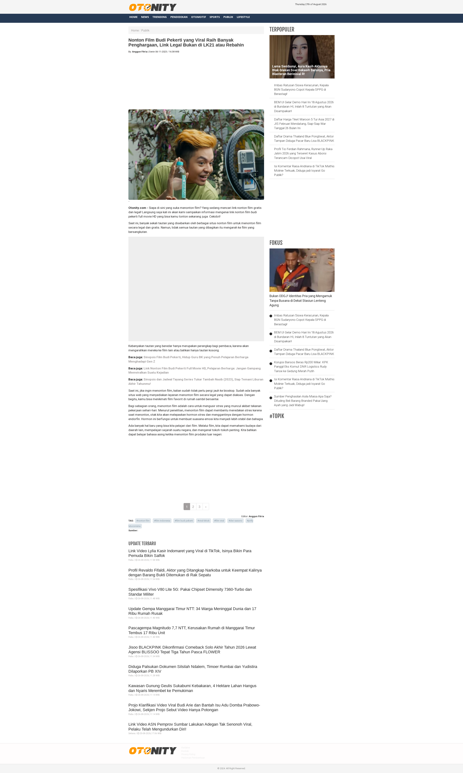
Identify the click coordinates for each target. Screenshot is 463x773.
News (145, 17)
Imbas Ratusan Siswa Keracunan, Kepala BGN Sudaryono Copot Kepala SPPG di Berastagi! (301, 89)
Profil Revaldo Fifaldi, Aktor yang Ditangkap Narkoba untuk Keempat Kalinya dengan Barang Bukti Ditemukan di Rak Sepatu (195, 572)
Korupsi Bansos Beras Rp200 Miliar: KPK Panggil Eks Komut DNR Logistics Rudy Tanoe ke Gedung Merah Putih (301, 366)
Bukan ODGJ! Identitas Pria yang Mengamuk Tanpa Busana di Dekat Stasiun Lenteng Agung (300, 300)
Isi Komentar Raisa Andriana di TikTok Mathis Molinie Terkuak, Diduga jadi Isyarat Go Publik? (304, 170)
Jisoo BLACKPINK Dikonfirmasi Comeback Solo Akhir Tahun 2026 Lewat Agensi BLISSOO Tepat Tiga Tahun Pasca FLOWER (192, 649)
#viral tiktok (203, 520)
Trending (159, 17)
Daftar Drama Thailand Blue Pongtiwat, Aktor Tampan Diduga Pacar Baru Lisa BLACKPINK (304, 138)
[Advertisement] (196, 81)
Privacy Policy (188, 754)
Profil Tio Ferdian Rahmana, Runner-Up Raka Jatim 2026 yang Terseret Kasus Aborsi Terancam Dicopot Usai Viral (303, 153)
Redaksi (185, 747)
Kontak (185, 751)
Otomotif (198, 17)
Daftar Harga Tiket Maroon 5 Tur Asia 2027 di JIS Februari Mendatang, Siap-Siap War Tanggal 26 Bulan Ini (304, 124)
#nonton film (143, 520)
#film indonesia (162, 520)
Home (133, 17)
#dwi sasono (235, 520)
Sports (215, 17)
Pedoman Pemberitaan (193, 757)
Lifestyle (243, 17)
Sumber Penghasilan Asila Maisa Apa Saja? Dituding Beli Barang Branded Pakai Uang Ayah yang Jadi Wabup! (303, 401)
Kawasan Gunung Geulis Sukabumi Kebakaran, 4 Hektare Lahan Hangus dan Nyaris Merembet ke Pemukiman (192, 688)
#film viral (219, 520)
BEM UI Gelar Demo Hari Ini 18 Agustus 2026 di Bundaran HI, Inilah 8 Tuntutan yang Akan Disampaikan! (304, 106)
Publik (228, 17)
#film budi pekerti (184, 520)
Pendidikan (179, 17)
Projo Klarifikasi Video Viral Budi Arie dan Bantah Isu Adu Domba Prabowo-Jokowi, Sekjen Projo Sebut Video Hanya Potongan (194, 707)
